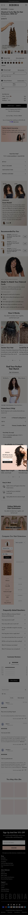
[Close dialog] (26, 446)
